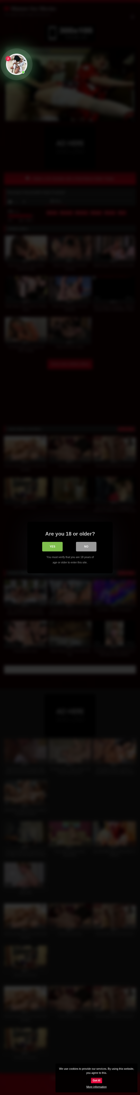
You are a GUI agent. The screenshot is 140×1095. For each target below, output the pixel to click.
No (86, 546)
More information (96, 1086)
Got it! (96, 1080)
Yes (52, 546)
